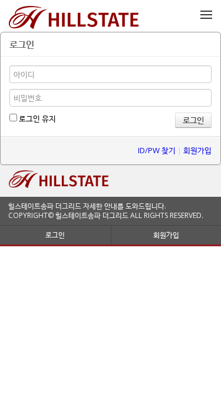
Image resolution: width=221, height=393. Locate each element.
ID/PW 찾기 (157, 150)
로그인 (55, 235)
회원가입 (197, 150)
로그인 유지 (36, 118)
